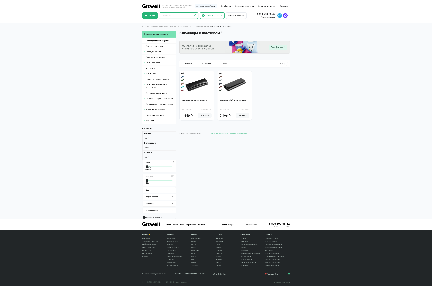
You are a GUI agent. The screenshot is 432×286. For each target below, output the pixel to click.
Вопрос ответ (146, 250)
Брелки (193, 253)
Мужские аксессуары (272, 262)
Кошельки (150, 68)
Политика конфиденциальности (154, 274)
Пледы (193, 256)
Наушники (244, 250)
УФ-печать (170, 253)
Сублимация (171, 262)
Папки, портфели (153, 52)
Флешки (243, 238)
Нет (146, 138)
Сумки (193, 262)
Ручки (193, 259)
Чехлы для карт (153, 63)
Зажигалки (195, 250)
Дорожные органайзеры (156, 57)
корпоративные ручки (238, 133)
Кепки (218, 244)
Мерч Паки (146, 238)
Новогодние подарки (272, 238)
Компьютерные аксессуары (250, 253)
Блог (182, 225)
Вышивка (170, 244)
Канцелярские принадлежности (160, 104)
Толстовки (219, 241)
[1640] (158, 167)
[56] (158, 180)
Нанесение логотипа (244, 6)
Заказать (205, 115)
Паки (175, 225)
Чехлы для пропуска (155, 115)
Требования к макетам (150, 241)
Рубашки (219, 250)
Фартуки (219, 259)
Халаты (218, 262)
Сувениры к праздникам (273, 247)
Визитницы (151, 74)
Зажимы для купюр (154, 46)
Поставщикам (147, 253)
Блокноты (194, 241)
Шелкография (171, 238)
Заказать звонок (268, 17)
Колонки (243, 247)
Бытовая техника (246, 259)
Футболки (219, 238)
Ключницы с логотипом (156, 93)
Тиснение (170, 259)
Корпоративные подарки (158, 41)
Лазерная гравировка (174, 256)
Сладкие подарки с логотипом (159, 98)
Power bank (244, 241)
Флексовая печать (173, 241)
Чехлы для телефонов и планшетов (156, 86)
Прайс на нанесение (149, 244)
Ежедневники (196, 238)
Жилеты (219, 253)
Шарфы (218, 265)
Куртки (218, 256)
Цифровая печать (173, 247)
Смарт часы (245, 265)
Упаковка (194, 265)
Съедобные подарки (272, 253)
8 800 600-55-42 (279, 223)
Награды (150, 121)
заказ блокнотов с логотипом (215, 133)
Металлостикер (172, 265)
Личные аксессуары (272, 265)
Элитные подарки (271, 241)
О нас (168, 225)
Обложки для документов (157, 79)
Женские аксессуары (272, 259)
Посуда (193, 247)
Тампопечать (171, 250)
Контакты (283, 6)
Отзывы (145, 256)
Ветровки (219, 247)
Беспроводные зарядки (249, 244)
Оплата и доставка (266, 6)
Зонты (193, 244)
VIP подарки (269, 250)
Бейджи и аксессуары (155, 109)
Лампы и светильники (248, 262)
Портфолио (225, 6)
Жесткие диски (246, 256)
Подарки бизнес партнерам (274, 256)
